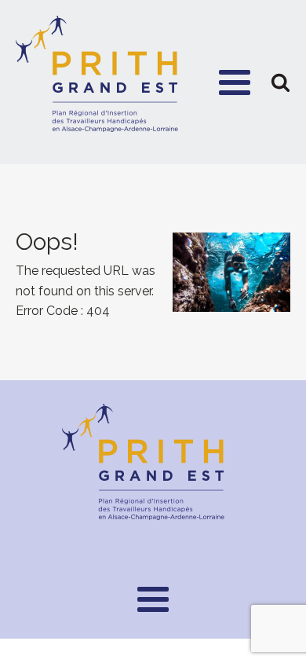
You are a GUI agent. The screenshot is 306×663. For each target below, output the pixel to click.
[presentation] (153, 272)
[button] (280, 82)
